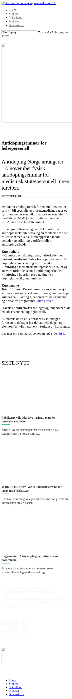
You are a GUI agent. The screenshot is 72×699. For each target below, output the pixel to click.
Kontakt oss (16, 25)
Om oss (13, 13)
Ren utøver (45, 301)
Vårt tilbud (15, 17)
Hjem (12, 9)
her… (63, 333)
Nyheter (14, 21)
